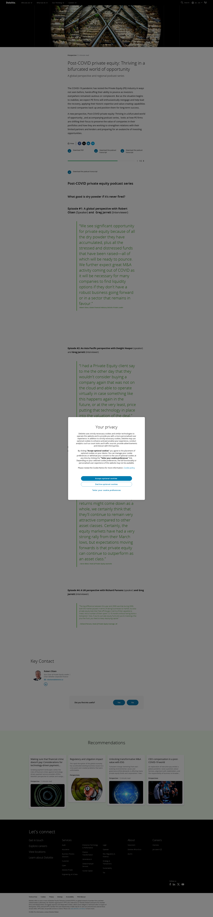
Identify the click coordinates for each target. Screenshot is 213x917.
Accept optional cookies (106, 478)
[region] (106, 458)
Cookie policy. (129, 468)
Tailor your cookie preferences (106, 490)
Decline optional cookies (106, 484)
